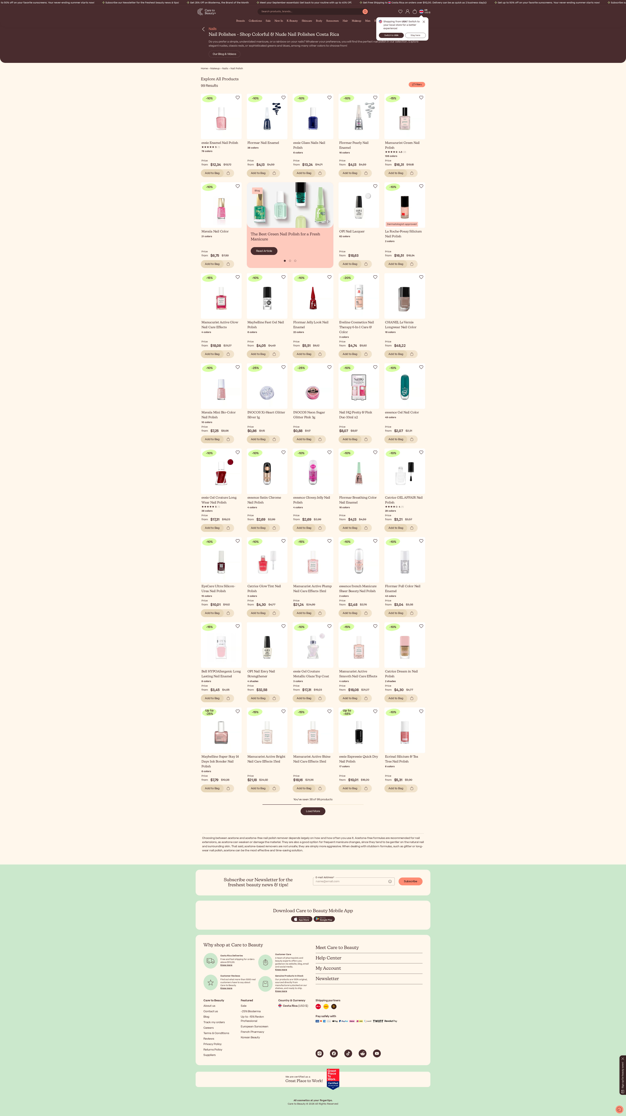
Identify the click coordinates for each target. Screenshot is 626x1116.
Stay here (415, 35)
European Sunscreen (254, 1027)
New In (279, 21)
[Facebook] (334, 1053)
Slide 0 (285, 261)
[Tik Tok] (348, 1053)
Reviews (208, 1039)
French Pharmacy (252, 1032)
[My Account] (407, 11)
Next (329, 222)
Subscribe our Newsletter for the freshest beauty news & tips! (142, 2)
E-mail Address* (325, 877)
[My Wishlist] (400, 11)
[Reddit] (362, 1053)
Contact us (210, 1011)
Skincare (307, 21)
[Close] (622, 1058)
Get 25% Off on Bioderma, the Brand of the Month (219, 2)
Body (319, 21)
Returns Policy (212, 1050)
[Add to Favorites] (237, 97)
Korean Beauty (250, 1037)
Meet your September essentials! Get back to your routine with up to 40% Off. (306, 2)
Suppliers (209, 1055)
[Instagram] (319, 1053)
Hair (345, 21)
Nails (212, 29)
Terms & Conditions (216, 1033)
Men (367, 21)
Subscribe (410, 881)
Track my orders (214, 1022)
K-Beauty (292, 21)
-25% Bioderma (251, 1011)
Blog (206, 1017)
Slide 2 (295, 261)
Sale (268, 21)
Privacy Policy (212, 1044)
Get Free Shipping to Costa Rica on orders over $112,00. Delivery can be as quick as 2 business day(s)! (425, 2)
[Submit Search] (365, 11)
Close (424, 22)
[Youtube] (377, 1053)
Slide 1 (290, 261)
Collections (255, 21)
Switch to (391, 35)
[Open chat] (619, 1109)
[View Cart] (414, 11)
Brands (240, 21)
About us (209, 1006)
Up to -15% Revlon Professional (252, 1019)
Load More (313, 811)
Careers (208, 1028)
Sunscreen (332, 21)
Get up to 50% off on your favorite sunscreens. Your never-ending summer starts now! (549, 2)
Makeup (356, 21)
